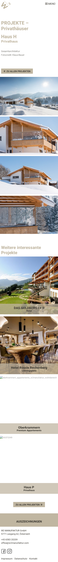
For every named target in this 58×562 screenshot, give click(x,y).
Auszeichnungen (29, 521)
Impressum (6, 558)
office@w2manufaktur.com (15, 543)
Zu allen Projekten (18, 71)
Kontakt (33, 558)
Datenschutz (21, 558)
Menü (51, 3)
